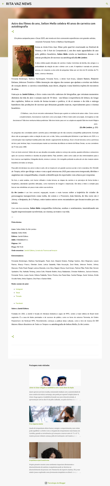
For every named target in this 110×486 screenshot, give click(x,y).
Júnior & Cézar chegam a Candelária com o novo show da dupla (51, 387)
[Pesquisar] (34, 3)
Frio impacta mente (36, 424)
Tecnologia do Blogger (56, 483)
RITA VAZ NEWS (18, 4)
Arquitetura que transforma (39, 460)
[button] (12, 31)
